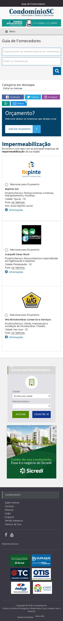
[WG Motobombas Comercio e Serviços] (31, 300)
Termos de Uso (13, 524)
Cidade (16, 391)
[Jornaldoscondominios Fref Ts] (7, 535)
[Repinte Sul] (31, 169)
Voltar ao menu (11, 88)
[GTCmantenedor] (20, 575)
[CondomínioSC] (31, 12)
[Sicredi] (31, 452)
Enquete (9, 517)
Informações (16, 209)
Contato (9, 506)
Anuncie (9, 510)
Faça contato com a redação (44, 610)
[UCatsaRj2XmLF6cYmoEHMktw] (13, 535)
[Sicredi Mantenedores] (20, 561)
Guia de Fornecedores (33, 4)
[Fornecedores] (31, 23)
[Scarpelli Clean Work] (31, 234)
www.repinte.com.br (21, 206)
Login (8, 513)
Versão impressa (14, 521)
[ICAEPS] (42, 589)
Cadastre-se (41, 414)
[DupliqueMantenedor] (42, 561)
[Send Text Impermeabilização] (5, 103)
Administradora (20, 401)
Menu (12, 32)
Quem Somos (12, 503)
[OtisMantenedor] (42, 575)
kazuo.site (39, 616)
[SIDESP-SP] (21, 589)
